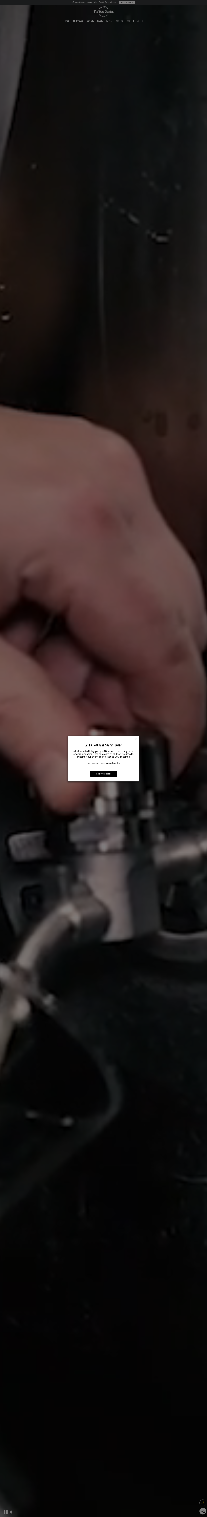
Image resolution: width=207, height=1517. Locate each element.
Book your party (103, 774)
